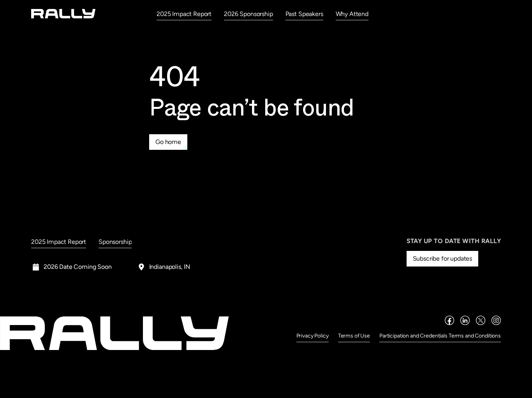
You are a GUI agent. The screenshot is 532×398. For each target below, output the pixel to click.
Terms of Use (354, 335)
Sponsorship (115, 241)
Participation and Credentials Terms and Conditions (440, 335)
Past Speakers (304, 14)
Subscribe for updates (442, 258)
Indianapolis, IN (169, 266)
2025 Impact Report (184, 14)
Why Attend (352, 14)
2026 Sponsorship (248, 14)
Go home (168, 142)
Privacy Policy (312, 335)
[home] (63, 13)
